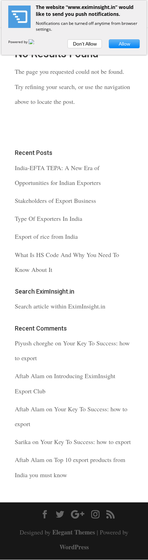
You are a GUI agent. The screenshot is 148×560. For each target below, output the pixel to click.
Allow (124, 44)
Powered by (18, 41)
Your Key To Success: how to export (85, 442)
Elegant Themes (73, 532)
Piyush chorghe (34, 343)
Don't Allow (85, 44)
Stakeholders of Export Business (55, 200)
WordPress (74, 546)
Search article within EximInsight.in (60, 306)
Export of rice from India (46, 236)
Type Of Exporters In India (48, 218)
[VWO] (35, 41)
